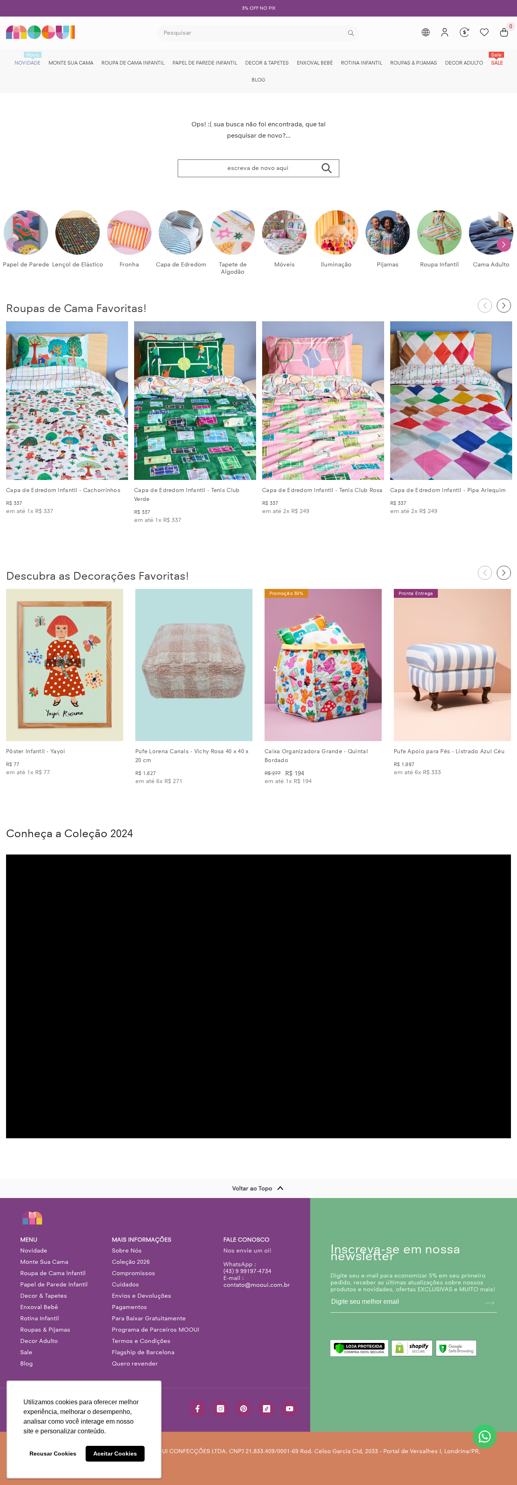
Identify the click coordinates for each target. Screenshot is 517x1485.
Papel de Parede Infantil (54, 1284)
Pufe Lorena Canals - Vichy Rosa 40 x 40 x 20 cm (191, 756)
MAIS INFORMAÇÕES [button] (141, 1239)
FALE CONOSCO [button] (246, 1239)
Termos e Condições (141, 1341)
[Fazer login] (445, 32)
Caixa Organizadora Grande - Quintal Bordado (316, 756)
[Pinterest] (243, 1408)
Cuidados (125, 1284)
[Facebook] (197, 1408)
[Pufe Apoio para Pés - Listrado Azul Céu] (452, 665)
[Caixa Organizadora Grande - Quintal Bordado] (323, 665)
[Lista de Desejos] (484, 32)
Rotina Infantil (39, 1318)
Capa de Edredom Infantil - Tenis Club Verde (187, 495)
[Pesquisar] (258, 33)
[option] (258, 8)
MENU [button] (28, 1239)
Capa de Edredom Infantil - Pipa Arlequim (448, 490)
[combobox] (252, 33)
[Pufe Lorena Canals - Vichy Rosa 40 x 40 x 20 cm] (193, 665)
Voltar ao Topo (252, 1188)
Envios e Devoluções (141, 1295)
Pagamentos (129, 1307)
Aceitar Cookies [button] (115, 1453)
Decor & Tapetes (43, 1295)
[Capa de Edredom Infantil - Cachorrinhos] (67, 400)
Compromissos (133, 1273)
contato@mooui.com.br (256, 1284)
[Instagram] (220, 1408)
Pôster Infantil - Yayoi (35, 751)
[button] (504, 244)
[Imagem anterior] (19, 401)
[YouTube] (289, 1408)
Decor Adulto (39, 1341)
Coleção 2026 (131, 1261)
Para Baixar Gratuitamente (149, 1318)
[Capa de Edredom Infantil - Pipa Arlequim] (451, 400)
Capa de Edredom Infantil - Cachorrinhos (63, 490)
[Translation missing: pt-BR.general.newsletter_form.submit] (489, 1303)
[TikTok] (266, 1408)
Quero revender (135, 1363)
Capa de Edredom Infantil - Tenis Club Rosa (322, 490)
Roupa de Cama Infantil (53, 1273)
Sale (26, 1352)
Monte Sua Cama (44, 1261)
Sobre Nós (127, 1250)
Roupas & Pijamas (45, 1329)
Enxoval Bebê (39, 1307)
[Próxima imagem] (115, 401)
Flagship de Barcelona (143, 1352)
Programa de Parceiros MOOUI (155, 1329)
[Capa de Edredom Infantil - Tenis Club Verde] (195, 400)
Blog (26, 1363)
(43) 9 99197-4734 (247, 1271)
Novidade (33, 1250)
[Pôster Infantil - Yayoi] (64, 665)
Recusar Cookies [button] (52, 1453)
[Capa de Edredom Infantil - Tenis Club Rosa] (323, 400)
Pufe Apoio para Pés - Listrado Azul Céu (449, 751)
